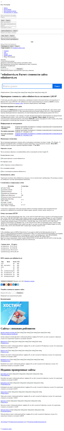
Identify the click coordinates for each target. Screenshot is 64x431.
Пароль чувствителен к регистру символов (21, 70)
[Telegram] (18, 285)
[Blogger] (6, 285)
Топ (5, 52)
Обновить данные (29, 281)
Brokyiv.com (4, 350)
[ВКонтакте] (2, 285)
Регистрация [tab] (7, 9)
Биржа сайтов (8, 55)
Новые (6, 54)
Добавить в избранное (6, 281)
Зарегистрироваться (6, 30)
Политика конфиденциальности (37, 422)
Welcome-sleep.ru (5, 410)
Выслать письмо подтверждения (9, 39)
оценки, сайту (19, 103)
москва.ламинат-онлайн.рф (8, 332)
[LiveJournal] (16, 285)
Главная (6, 51)
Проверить (19, 68)
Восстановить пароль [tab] (10, 11)
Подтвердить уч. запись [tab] (11, 12)
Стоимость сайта (7, 429)
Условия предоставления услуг (17, 422)
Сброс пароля (4, 35)
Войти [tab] (6, 8)
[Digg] (9, 285)
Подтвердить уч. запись (7, 46)
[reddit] (11, 285)
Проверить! (20, 292)
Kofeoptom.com (5, 383)
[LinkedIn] (13, 285)
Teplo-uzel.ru (4, 392)
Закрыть (8, 20)
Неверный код (5, 70)
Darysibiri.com (4, 374)
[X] (4, 285)
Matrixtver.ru (4, 341)
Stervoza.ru (4, 401)
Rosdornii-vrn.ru (5, 359)
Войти (2, 20)
